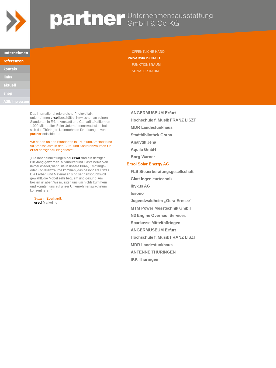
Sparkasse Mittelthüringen (155, 222)
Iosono (137, 193)
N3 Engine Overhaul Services (158, 215)
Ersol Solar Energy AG (148, 164)
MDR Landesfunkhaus (151, 127)
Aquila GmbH (143, 149)
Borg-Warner (143, 156)
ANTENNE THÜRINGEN (153, 252)
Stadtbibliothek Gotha (151, 135)
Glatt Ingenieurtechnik (151, 178)
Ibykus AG (140, 186)
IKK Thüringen (144, 259)
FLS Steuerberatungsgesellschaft (162, 171)
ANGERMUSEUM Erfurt (153, 112)
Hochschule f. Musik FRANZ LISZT (163, 120)
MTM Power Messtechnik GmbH (161, 208)
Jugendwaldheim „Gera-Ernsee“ (161, 200)
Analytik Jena (143, 142)
